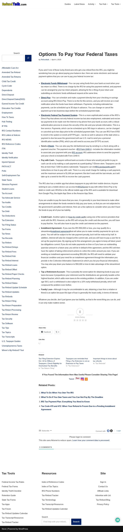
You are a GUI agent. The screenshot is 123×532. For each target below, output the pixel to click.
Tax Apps (6, 504)
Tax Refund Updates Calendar (15, 513)
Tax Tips (5, 328)
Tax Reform (7, 243)
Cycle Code (7, 86)
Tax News (6, 234)
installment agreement (60, 231)
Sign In (103, 482)
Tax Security (7, 319)
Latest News (79, 4)
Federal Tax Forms (10, 486)
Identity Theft (7, 153)
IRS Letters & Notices (11, 135)
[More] (87, 379)
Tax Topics (6, 332)
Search (17, 53)
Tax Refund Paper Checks (13, 274)
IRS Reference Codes (11, 144)
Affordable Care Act (10, 68)
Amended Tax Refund (11, 72)
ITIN (3, 149)
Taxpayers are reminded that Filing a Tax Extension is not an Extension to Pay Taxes (77, 361)
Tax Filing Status (9, 225)
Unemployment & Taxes (12, 346)
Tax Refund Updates (10, 292)
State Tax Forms (9, 500)
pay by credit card (76, 217)
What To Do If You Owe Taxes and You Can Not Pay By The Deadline (72, 397)
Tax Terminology (49, 500)
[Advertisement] (61, 26)
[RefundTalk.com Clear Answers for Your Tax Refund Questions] (14, 4)
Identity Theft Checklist (11, 491)
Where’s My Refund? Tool (13, 350)
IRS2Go (81, 187)
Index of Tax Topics (50, 486)
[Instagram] (83, 379)
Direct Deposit (8, 95)
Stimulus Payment (9, 184)
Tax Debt (5, 211)
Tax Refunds (7, 297)
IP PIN (4, 126)
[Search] (28, 58)
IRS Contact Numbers (11, 131)
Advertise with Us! (103, 495)
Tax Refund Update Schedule (14, 287)
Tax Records (7, 238)
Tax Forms (6, 229)
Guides (68, 4)
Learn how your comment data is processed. (91, 440)
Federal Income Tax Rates (13, 482)
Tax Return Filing (9, 301)
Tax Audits (6, 202)
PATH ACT (6, 166)
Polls (4, 171)
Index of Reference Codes (53, 482)
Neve (4, 529)
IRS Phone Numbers (50, 491)
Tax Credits (6, 207)
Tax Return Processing (11, 310)
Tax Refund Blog (103, 500)
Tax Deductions (8, 216)
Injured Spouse (8, 162)
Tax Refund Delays (10, 247)
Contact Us (103, 486)
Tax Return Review (10, 314)
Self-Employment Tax (11, 175)
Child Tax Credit (8, 81)
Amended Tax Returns (11, 77)
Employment (7, 113)
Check (51, 146)
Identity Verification (10, 158)
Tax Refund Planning (11, 279)
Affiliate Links (103, 491)
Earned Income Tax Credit (13, 104)
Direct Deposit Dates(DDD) (13, 99)
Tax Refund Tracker (10, 522)
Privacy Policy (103, 504)
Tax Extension (8, 220)
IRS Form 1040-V (84, 149)
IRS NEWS (6, 140)
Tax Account (7, 193)
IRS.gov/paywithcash (105, 167)
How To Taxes (8, 117)
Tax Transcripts (8, 337)
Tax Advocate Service (11, 198)
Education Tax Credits (11, 108)
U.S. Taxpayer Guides (11, 341)
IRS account (77, 153)
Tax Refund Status (9, 283)
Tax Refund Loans (9, 265)
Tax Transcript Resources (12, 518)
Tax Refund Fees (9, 252)
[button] (95, 4)
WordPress (23, 529)
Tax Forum (6, 509)
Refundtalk (45, 60)
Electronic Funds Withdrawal (54, 83)
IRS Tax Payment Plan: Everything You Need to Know (65, 402)
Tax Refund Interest (10, 261)
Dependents (7, 90)
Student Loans (8, 189)
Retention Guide (9, 495)
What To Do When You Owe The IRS (57, 393)
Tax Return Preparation (12, 305)
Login (118, 431)
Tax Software (7, 323)
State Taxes (7, 180)
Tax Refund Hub (9, 256)
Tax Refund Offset (9, 270)
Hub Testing (7, 122)
